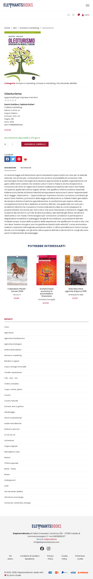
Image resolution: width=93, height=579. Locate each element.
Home (7, 28)
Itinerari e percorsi (11, 429)
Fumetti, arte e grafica (13, 406)
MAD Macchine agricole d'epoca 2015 (76, 290)
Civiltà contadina (11, 384)
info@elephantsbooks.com (46, 542)
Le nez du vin (9, 435)
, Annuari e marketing (45, 83)
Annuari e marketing (29, 28)
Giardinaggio (9, 412)
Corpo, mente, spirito (13, 389)
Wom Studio (15, 575)
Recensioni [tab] (26, 168)
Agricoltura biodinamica (14, 338)
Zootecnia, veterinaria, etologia (17, 503)
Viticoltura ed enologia (13, 497)
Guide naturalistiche (12, 423)
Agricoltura (9, 332)
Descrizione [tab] (10, 168)
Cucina (7, 395)
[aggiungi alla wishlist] (25, 159)
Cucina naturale (11, 401)
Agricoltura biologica (13, 344)
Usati (6, 486)
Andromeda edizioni (12, 350)
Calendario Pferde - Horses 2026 (17, 290)
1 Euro (6, 327)
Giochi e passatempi (13, 418)
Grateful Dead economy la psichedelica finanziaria (46, 292)
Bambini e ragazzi (11, 361)
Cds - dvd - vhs (11, 378)
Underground (9, 480)
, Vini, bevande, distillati (66, 83)
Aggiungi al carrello (35, 144)
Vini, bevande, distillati (13, 491)
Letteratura (9, 440)
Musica (7, 457)
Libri (15, 28)
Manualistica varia (12, 452)
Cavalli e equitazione (13, 372)
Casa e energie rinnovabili (15, 367)
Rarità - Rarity (10, 469)
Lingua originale (10, 446)
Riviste (7, 474)
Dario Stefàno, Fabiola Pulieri (19, 104)
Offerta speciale (11, 463)
